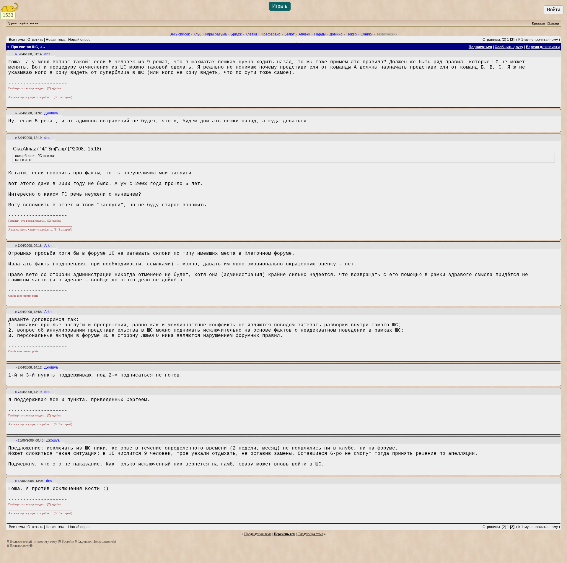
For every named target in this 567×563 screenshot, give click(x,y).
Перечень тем (284, 534)
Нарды (320, 34)
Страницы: (492, 40)
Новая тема (56, 40)
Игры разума (216, 34)
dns (47, 54)
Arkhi (48, 246)
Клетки (251, 34)
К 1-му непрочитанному (538, 40)
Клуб (197, 34)
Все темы (17, 40)
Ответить (35, 40)
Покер (351, 34)
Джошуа (51, 113)
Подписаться (480, 47)
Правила (538, 23)
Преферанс (271, 34)
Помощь (553, 23)
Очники (367, 34)
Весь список (180, 34)
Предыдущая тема (257, 534)
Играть (279, 6)
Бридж (236, 34)
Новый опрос (79, 40)
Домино (336, 34)
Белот (289, 34)
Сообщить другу (509, 47)
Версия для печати (543, 47)
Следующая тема (310, 534)
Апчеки (304, 34)
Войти (553, 9)
